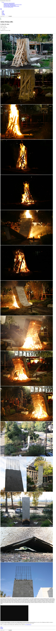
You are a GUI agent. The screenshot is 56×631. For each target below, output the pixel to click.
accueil (3, 10)
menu (1, 9)
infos (2, 12)
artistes (3, 13)
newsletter (3, 14)
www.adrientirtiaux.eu (28, 624)
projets (3, 11)
